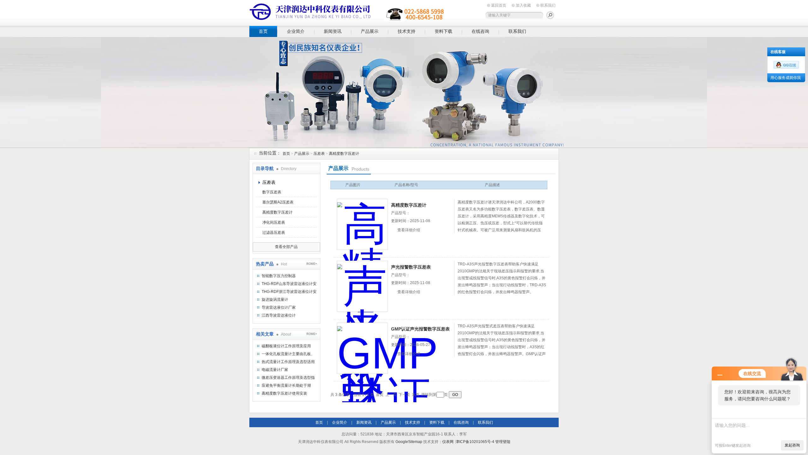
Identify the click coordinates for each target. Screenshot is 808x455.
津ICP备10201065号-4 (474, 442)
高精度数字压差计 (344, 153)
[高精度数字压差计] (362, 224)
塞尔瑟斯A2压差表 (278, 202)
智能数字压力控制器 (279, 276)
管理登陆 (502, 442)
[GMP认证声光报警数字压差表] (362, 348)
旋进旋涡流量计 (275, 299)
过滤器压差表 (273, 232)
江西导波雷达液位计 (279, 315)
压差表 (319, 153)
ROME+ (311, 263)
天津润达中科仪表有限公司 (347, 12)
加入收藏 (523, 5)
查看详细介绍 (408, 230)
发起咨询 (792, 445)
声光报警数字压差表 (411, 267)
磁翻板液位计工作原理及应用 (286, 346)
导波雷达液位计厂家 (279, 307)
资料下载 (443, 31)
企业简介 (296, 31)
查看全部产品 (286, 247)
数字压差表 (271, 192)
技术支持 (406, 31)
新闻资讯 (333, 31)
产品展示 (369, 31)
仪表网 (448, 442)
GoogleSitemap (408, 442)
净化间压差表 (273, 222)
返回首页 (498, 5)
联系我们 (548, 5)
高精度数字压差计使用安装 (284, 393)
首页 (263, 31)
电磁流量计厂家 (275, 369)
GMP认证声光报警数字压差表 (420, 328)
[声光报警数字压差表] (362, 286)
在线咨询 (480, 31)
